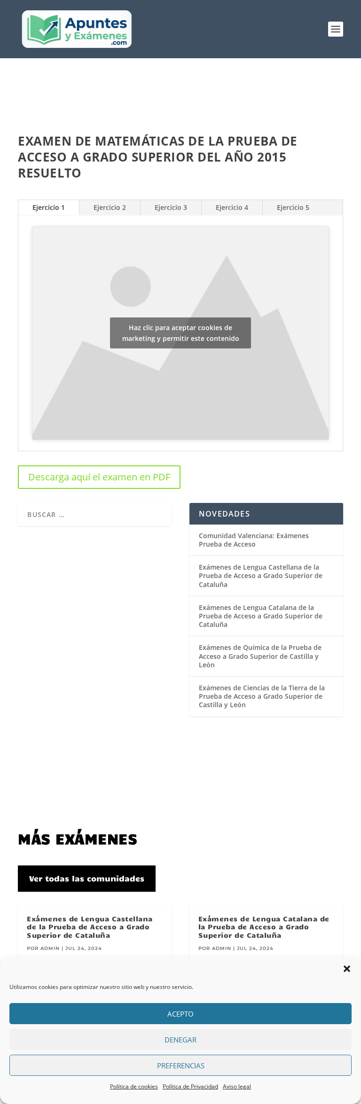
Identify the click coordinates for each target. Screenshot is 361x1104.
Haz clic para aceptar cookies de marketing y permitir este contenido (180, 333)
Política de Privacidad (190, 1086)
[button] (347, 968)
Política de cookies (134, 1086)
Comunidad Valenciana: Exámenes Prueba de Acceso (254, 539)
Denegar (180, 1039)
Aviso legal (237, 1086)
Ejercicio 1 (48, 207)
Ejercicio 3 (171, 207)
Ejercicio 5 (293, 207)
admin (50, 948)
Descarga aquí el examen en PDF (99, 477)
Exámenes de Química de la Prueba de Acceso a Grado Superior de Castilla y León (260, 656)
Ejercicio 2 (110, 207)
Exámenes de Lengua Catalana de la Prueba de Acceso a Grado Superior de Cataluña (260, 616)
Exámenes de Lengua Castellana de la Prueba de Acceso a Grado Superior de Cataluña (260, 575)
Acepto (180, 1014)
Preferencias (180, 1065)
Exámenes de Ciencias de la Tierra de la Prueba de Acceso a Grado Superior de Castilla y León (262, 696)
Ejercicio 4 (232, 207)
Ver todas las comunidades (86, 878)
